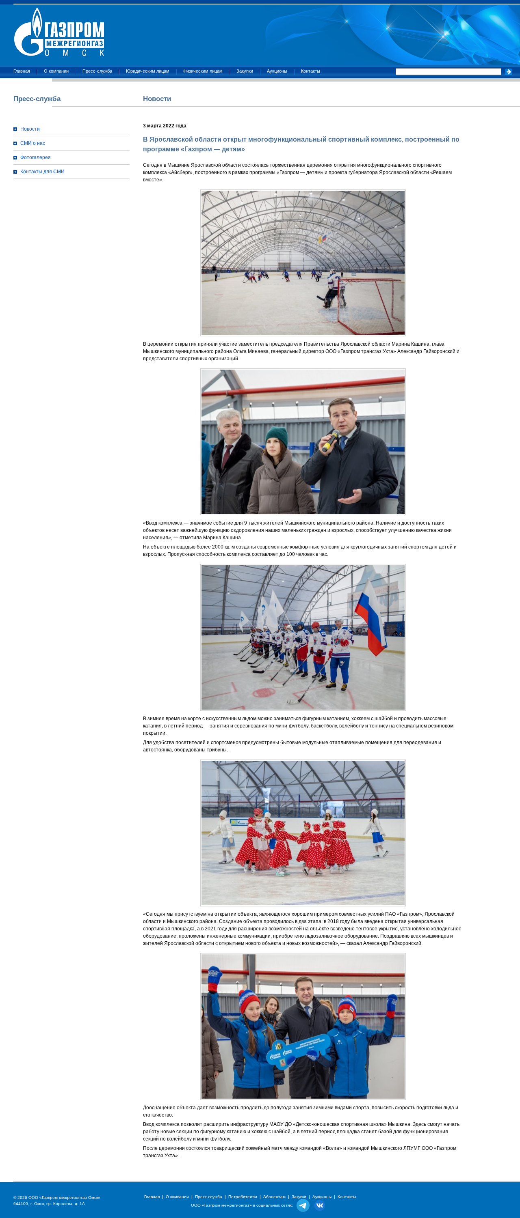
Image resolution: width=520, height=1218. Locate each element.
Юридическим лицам (147, 71)
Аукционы (277, 71)
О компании (56, 71)
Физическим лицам (203, 71)
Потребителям (242, 1196)
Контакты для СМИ (42, 171)
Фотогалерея (35, 157)
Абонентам (274, 1196)
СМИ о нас (32, 143)
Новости (30, 129)
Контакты (310, 71)
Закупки (244, 71)
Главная (21, 71)
